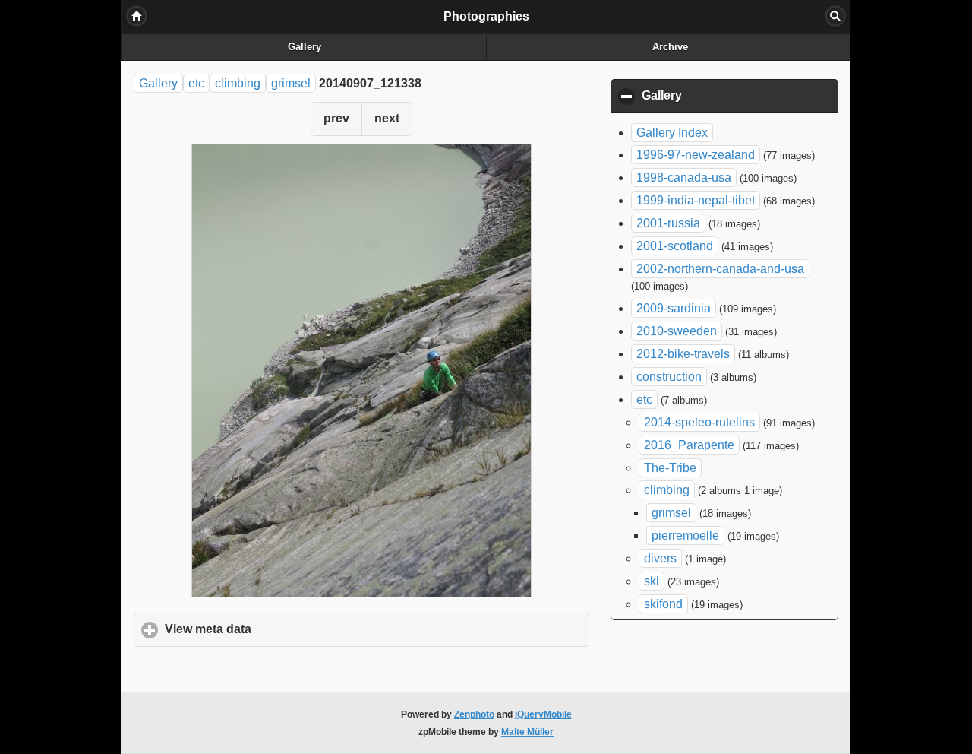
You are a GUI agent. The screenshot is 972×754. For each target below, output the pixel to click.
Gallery (304, 47)
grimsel (291, 83)
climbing (237, 83)
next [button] (386, 118)
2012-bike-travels (683, 353)
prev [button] (336, 118)
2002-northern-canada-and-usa (720, 268)
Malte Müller (527, 732)
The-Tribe (670, 467)
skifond (663, 603)
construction (669, 376)
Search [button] (835, 16)
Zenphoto (474, 714)
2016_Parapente (689, 445)
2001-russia (668, 223)
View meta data (279, 629)
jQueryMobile (543, 714)
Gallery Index (672, 132)
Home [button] (136, 16)
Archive (670, 47)
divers (660, 558)
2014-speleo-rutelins (699, 422)
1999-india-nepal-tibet (695, 200)
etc (196, 83)
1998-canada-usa (683, 177)
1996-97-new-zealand (695, 154)
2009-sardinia (673, 308)
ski (651, 581)
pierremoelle (685, 535)
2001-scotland (674, 245)
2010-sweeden (676, 331)
